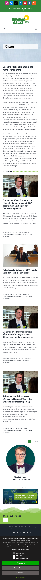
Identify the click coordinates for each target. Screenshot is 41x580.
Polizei (30, 234)
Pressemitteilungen (8, 234)
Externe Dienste (22, 558)
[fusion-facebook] (19, 487)
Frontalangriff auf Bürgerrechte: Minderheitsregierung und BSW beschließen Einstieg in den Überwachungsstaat (17, 204)
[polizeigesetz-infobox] (20, 490)
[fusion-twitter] (22, 487)
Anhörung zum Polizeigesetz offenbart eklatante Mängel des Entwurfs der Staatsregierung (17, 399)
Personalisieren (20, 578)
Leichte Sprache (12, 8)
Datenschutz (20, 10)
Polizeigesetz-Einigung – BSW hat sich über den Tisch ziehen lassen (20, 271)
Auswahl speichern (20, 568)
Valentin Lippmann (10, 232)
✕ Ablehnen (20, 573)
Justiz (23, 360)
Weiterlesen (6, 236)
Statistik (19, 556)
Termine (24, 8)
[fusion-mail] (25, 487)
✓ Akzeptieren (20, 563)
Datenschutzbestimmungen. (20, 549)
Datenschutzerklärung (17, 529)
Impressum (29, 8)
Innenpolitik (25, 234)
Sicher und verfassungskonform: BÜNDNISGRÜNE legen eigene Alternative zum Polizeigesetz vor (18, 334)
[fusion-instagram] (15, 487)
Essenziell (20, 553)
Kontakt (19, 8)
